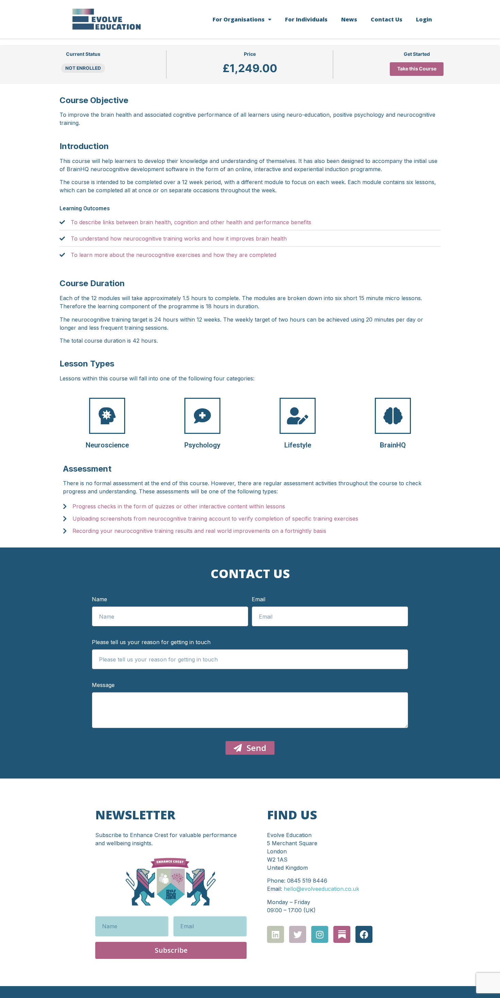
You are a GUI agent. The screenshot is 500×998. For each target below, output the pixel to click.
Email (258, 599)
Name (99, 599)
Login (424, 19)
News (349, 19)
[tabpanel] (250, 293)
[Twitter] (297, 934)
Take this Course (416, 68)
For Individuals (306, 19)
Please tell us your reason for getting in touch (151, 642)
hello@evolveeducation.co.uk (321, 888)
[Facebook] (363, 934)
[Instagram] (319, 934)
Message (103, 685)
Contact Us (386, 19)
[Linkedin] (275, 934)
